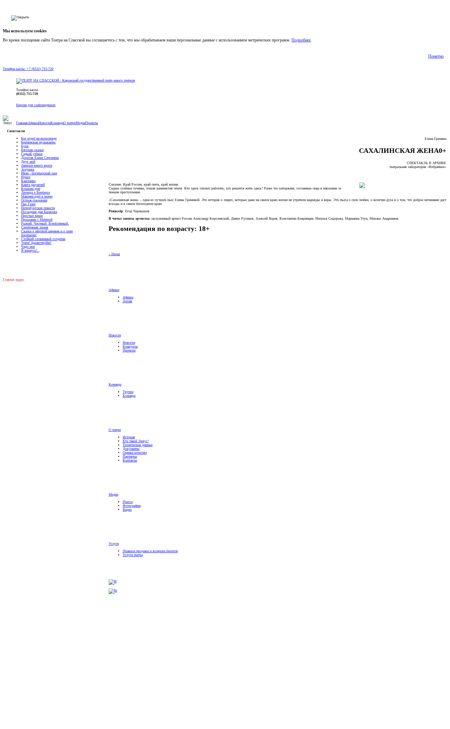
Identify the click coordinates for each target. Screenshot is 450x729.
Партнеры (130, 456)
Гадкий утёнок (32, 154)
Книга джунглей (33, 185)
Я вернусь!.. (30, 250)
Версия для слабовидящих (36, 105)
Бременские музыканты (38, 142)
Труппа (128, 392)
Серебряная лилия (34, 227)
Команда (57, 123)
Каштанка (28, 181)
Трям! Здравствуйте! (36, 243)
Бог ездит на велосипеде (39, 138)
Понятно (436, 56)
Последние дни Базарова (39, 212)
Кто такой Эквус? (136, 441)
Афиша (33, 123)
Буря (24, 146)
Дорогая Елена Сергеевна (40, 158)
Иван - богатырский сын (39, 173)
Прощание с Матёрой (36, 219)
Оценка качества (135, 452)
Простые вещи (32, 216)
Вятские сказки (32, 150)
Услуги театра (133, 555)
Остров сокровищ (34, 200)
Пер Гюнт (28, 204)
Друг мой (28, 161)
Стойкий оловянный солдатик (43, 239)
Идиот (25, 177)
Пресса (128, 502)
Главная (22, 123)
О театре (69, 123)
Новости (44, 123)
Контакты (130, 460)
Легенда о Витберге (35, 192)
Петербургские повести (38, 208)
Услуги (114, 544)
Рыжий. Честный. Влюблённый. (45, 223)
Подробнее (301, 40)
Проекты (91, 123)
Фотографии (132, 506)
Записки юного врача (36, 165)
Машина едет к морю (36, 196)
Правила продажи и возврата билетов (150, 551)
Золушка (27, 169)
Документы (131, 449)
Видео (127, 509)
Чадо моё (28, 247)
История (129, 437)
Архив (44, 265)
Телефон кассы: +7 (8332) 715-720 (28, 69)
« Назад (114, 254)
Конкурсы (130, 346)
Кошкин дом (30, 189)
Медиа (80, 123)
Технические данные (138, 445)
